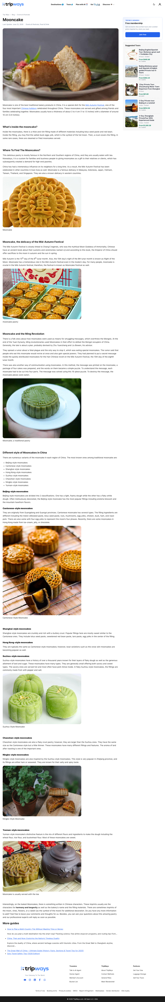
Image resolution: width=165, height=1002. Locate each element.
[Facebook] (40, 980)
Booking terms (52, 991)
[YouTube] (25, 980)
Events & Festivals (23, 15)
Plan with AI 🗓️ (82, 4)
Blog (13, 15)
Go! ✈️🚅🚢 (95, 4)
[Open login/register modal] (159, 4)
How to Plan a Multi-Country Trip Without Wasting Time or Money (35, 929)
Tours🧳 (69, 4)
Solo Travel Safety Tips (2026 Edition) (23, 953)
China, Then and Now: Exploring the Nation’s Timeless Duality (33, 938)
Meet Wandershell (107, 982)
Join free (142, 34)
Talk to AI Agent (75, 970)
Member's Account (76, 978)
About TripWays (107, 970)
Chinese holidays (29, 108)
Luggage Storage (139, 974)
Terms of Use (40, 991)
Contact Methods (107, 974)
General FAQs (106, 978)
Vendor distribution (113, 991)
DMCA (75, 991)
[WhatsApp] (45, 980)
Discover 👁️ (108, 4)
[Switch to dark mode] (154, 4)
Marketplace (100, 991)
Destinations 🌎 (57, 4)
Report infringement (86, 991)
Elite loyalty (126, 991)
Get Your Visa (138, 970)
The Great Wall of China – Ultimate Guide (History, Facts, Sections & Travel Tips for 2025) (45, 951)
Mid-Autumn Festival (94, 105)
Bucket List (73, 982)
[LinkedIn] (35, 980)
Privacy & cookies (65, 991)
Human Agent (74, 974)
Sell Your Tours (138, 978)
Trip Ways (6, 15)
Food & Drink (44, 24)
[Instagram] (30, 980)
